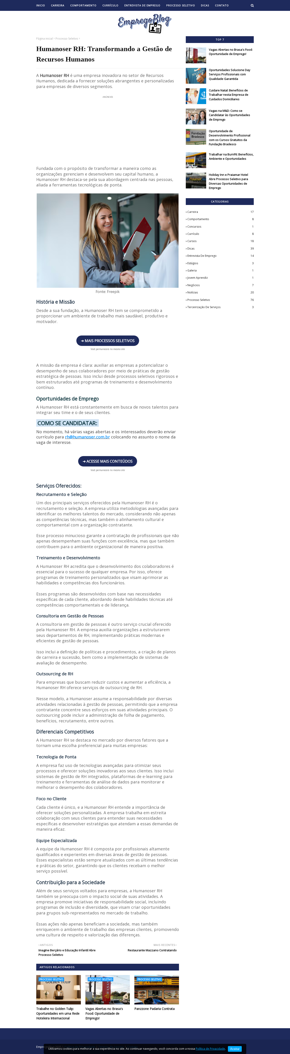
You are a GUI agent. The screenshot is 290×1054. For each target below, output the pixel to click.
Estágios (220, 263)
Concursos (220, 226)
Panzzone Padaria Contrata (154, 1008)
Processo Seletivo (67, 38)
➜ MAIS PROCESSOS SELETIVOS (108, 340)
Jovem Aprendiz (220, 278)
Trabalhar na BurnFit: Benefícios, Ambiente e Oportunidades (231, 156)
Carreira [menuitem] (57, 5)
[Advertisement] (107, 128)
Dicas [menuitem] (205, 5)
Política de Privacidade (210, 1049)
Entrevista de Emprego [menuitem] (142, 5)
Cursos (220, 241)
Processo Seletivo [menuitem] (180, 5)
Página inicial (44, 38)
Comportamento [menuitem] (83, 5)
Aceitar (234, 1049)
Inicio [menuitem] (40, 5)
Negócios (220, 285)
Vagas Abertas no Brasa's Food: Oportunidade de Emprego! (104, 1013)
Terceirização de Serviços (220, 307)
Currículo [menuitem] (110, 5)
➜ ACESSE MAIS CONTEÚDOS (108, 461)
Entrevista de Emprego (220, 256)
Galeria (220, 270)
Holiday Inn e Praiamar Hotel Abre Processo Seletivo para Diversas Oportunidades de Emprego (228, 181)
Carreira (220, 212)
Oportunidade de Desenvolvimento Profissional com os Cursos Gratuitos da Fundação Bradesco (229, 137)
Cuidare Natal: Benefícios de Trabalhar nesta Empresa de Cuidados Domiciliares (228, 94)
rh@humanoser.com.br (87, 437)
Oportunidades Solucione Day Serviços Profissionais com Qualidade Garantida (229, 74)
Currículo (220, 234)
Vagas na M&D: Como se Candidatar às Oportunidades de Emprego (229, 115)
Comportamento (220, 219)
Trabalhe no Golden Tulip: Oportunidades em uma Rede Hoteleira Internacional (58, 1013)
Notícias (220, 292)
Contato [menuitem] (222, 5)
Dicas (220, 248)
